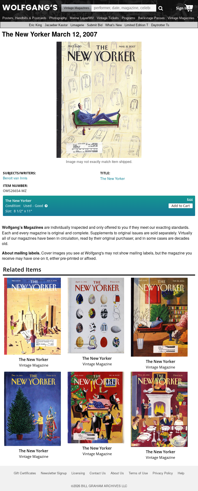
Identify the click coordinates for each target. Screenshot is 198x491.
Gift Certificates (25, 473)
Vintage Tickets (108, 18)
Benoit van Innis (15, 178)
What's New (113, 25)
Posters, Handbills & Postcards (24, 18)
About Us (117, 473)
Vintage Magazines (181, 18)
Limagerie (77, 25)
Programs (128, 18)
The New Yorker (112, 178)
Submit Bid (94, 25)
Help (181, 473)
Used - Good (33, 205)
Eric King (35, 25)
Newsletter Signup (54, 473)
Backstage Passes (151, 18)
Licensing (78, 473)
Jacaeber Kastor (56, 25)
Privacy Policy (163, 473)
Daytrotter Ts (160, 25)
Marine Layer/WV (82, 18)
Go (160, 8)
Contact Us (98, 473)
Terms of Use (138, 473)
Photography (58, 18)
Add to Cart (180, 205)
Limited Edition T (136, 25)
